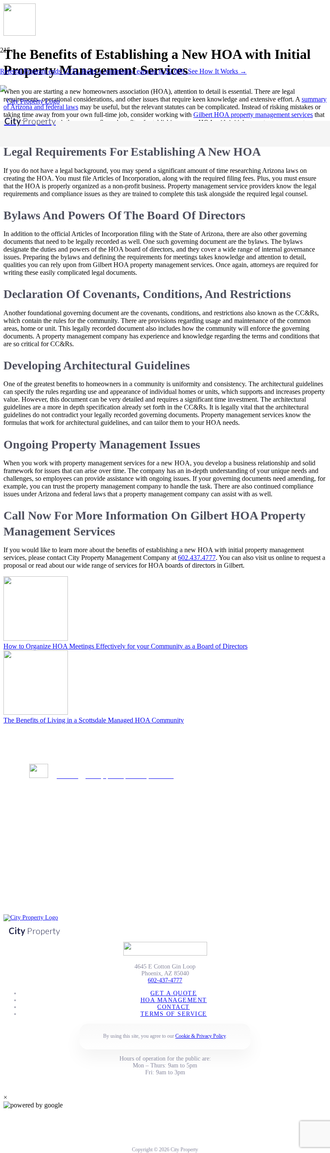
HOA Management (174, 1000)
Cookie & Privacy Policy (200, 1036)
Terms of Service (174, 1014)
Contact (173, 1007)
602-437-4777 (165, 980)
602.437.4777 (197, 557)
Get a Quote (173, 993)
